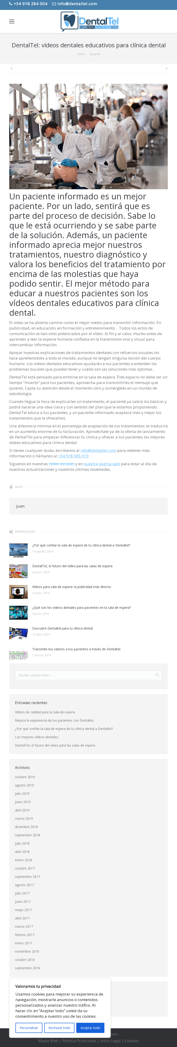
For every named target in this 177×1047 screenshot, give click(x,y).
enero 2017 (23, 943)
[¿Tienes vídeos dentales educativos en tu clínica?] (88, 136)
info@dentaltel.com (76, 3)
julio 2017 (22, 893)
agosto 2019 (24, 785)
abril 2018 (22, 851)
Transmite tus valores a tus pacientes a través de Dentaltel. (76, 649)
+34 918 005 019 (73, 456)
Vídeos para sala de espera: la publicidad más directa (71, 587)
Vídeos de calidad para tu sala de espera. (45, 712)
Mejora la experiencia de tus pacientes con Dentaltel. (54, 720)
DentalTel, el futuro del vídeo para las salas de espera (72, 566)
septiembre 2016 (27, 968)
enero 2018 (23, 860)
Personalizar (29, 1028)
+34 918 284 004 (29, 3)
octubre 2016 (25, 959)
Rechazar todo (59, 1028)
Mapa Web (48, 1040)
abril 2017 (22, 918)
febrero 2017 (24, 935)
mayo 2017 (23, 910)
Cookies (132, 1040)
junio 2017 (23, 901)
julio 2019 (22, 793)
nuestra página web (102, 463)
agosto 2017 (24, 885)
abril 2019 (22, 810)
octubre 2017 (25, 868)
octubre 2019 (25, 777)
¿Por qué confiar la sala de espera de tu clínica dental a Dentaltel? (81, 545)
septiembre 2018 (27, 835)
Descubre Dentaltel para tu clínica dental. (62, 628)
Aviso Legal (110, 1040)
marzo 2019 (24, 818)
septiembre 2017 (27, 876)
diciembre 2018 (26, 827)
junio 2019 (23, 802)
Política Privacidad (79, 1040)
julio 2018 (22, 843)
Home (81, 54)
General (95, 54)
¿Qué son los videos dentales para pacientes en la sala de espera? (81, 607)
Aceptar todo (90, 1028)
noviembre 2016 (27, 951)
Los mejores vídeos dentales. (37, 737)
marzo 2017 (24, 926)
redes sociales (61, 463)
